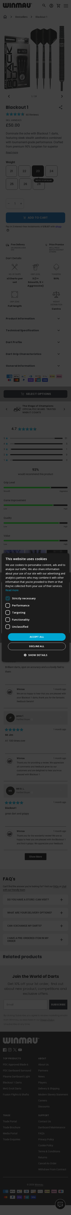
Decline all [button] (36, 646)
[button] (35, 655)
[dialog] (35, 607)
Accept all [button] (37, 636)
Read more (12, 590)
